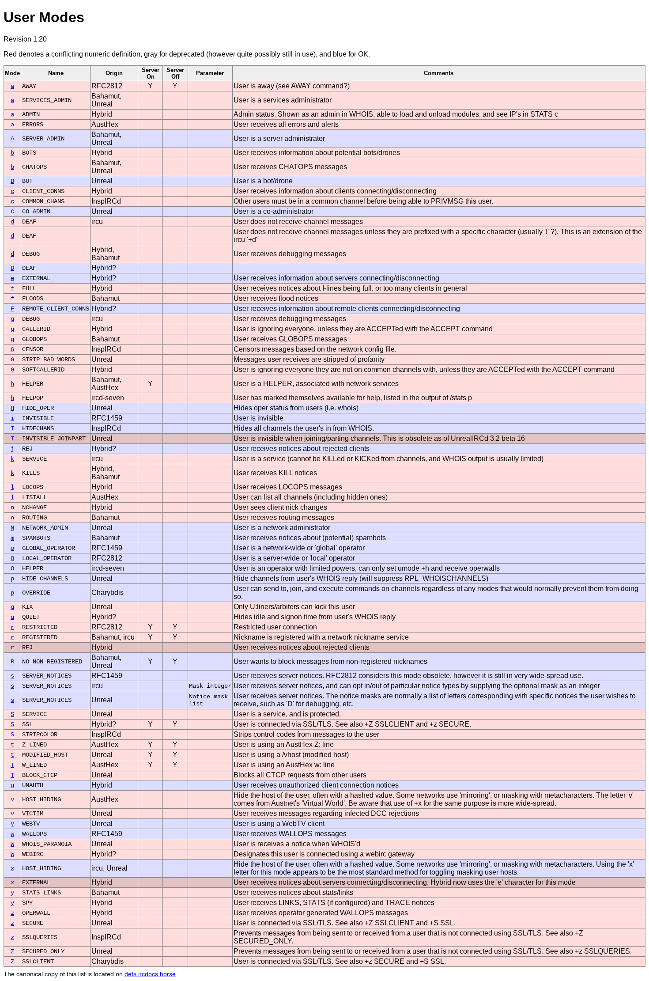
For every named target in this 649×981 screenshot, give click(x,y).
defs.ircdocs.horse (150, 973)
